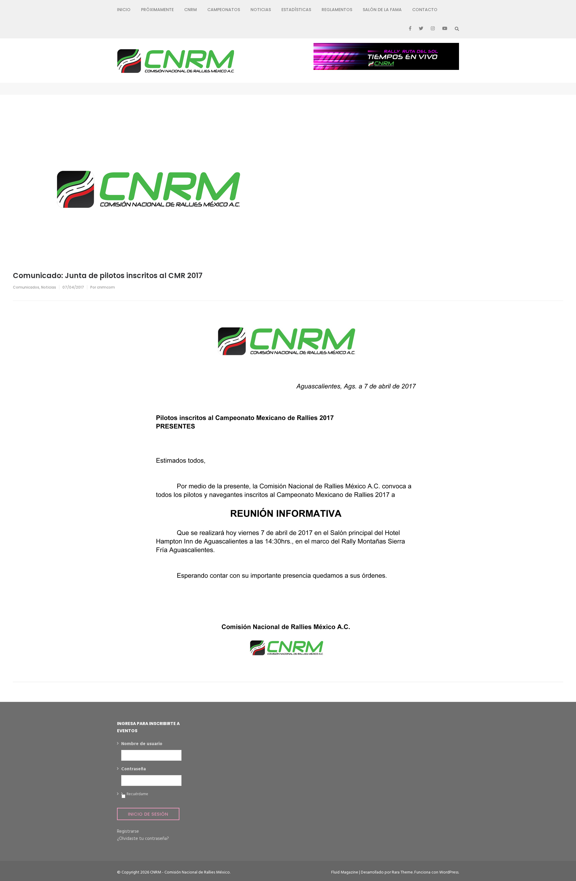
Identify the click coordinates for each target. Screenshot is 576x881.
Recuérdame (137, 794)
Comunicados (26, 287)
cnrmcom (106, 287)
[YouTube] (444, 28)
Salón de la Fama (382, 10)
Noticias (260, 10)
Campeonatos (223, 10)
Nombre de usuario (141, 744)
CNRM (190, 10)
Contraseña (133, 769)
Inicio (123, 10)
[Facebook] (410, 28)
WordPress (448, 872)
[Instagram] (433, 28)
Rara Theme (402, 872)
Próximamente (157, 10)
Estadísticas (296, 10)
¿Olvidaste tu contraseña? (143, 838)
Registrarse (128, 831)
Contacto (424, 10)
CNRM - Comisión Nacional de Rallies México (190, 872)
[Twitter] (421, 28)
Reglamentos (337, 10)
